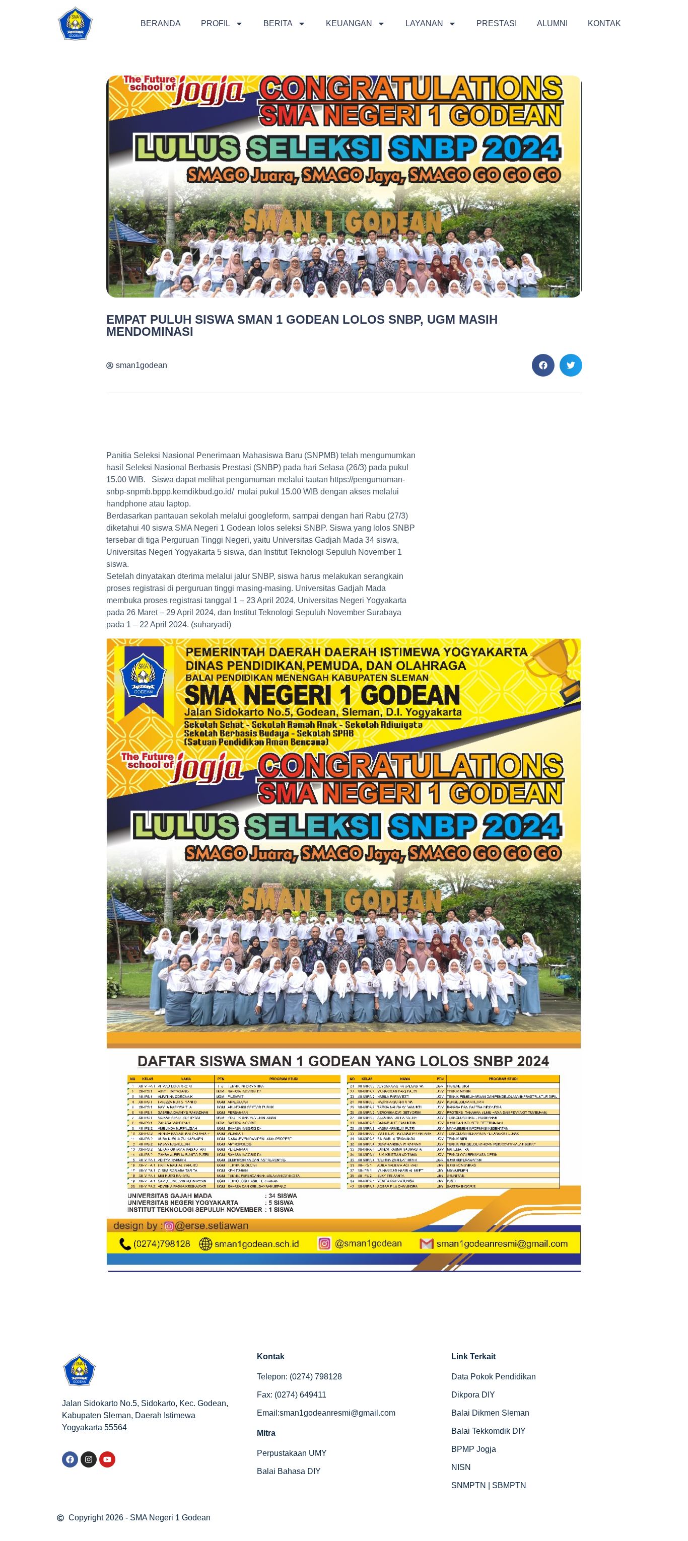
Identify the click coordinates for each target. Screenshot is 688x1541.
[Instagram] (89, 1459)
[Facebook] (70, 1459)
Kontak (604, 23)
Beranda (161, 23)
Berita (278, 23)
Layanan (424, 23)
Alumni (552, 23)
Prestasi (496, 23)
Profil (215, 23)
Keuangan (349, 23)
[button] (543, 365)
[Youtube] (107, 1459)
